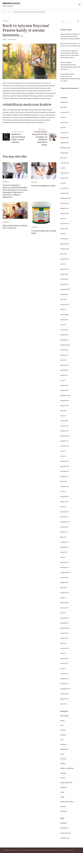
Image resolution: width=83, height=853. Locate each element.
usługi (62, 797)
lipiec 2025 (63, 157)
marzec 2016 (64, 608)
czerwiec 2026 (64, 112)
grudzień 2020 (64, 390)
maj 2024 (63, 218)
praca (62, 754)
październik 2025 (65, 147)
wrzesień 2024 (64, 203)
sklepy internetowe (66, 782)
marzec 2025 (64, 178)
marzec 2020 (64, 420)
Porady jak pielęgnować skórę (43, 185)
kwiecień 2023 (64, 269)
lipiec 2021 (63, 360)
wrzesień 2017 (64, 527)
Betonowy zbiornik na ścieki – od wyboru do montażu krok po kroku (70, 45)
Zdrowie (6, 21)
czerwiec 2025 (64, 163)
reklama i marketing (66, 768)
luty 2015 (63, 668)
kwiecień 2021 (64, 370)
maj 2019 (63, 451)
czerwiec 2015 (64, 648)
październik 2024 (65, 198)
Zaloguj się (63, 823)
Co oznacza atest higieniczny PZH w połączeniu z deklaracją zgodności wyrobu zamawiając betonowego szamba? (69, 54)
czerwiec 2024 (64, 213)
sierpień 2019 (64, 441)
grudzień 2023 (64, 243)
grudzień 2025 (64, 137)
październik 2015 (65, 628)
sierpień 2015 (64, 638)
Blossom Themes (55, 850)
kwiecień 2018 (64, 496)
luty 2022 (63, 324)
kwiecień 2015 (64, 658)
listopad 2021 (64, 340)
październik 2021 (65, 345)
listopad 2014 (64, 683)
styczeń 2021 (64, 385)
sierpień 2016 (64, 582)
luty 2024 (63, 233)
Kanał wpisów (64, 828)
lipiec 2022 (63, 299)
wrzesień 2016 (64, 577)
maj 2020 (63, 415)
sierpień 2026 (64, 102)
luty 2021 (63, 380)
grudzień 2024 (64, 193)
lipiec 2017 (63, 537)
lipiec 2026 (63, 107)
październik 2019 (65, 436)
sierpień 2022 (64, 294)
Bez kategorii (64, 716)
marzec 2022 (64, 319)
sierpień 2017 (64, 532)
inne (61, 739)
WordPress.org (64, 838)
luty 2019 (63, 456)
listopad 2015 (64, 623)
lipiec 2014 (63, 704)
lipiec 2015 (63, 643)
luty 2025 (63, 183)
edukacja (63, 735)
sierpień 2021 (64, 355)
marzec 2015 (64, 663)
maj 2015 (63, 653)
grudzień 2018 (64, 466)
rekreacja (63, 773)
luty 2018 (63, 506)
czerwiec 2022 (64, 304)
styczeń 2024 (64, 238)
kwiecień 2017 (64, 547)
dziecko (62, 730)
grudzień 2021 (64, 334)
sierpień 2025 (64, 152)
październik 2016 (65, 572)
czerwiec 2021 (64, 365)
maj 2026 (63, 117)
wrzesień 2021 (64, 350)
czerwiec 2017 (64, 542)
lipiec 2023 (63, 254)
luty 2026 (63, 127)
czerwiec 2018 (64, 486)
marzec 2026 (64, 122)
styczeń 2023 (64, 279)
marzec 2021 (64, 375)
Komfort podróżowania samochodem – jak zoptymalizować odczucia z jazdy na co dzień (70, 77)
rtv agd (62, 778)
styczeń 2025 (64, 188)
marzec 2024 (64, 228)
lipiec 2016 (63, 587)
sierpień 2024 (64, 208)
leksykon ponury (11, 3)
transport (63, 787)
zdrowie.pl (63, 811)
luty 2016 (63, 613)
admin (4, 39)
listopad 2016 (64, 567)
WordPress (70, 850)
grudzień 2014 (64, 678)
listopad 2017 (64, 517)
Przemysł (63, 759)
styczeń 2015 (64, 673)
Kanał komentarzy (65, 833)
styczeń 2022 (64, 329)
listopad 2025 (64, 142)
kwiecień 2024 (64, 223)
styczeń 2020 (64, 425)
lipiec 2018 (63, 481)
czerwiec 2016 (64, 592)
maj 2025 (63, 168)
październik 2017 (65, 522)
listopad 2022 (64, 284)
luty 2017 (63, 557)
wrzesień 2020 (64, 400)
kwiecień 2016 (64, 602)
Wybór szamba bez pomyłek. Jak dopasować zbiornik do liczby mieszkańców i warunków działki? (70, 36)
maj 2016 (63, 597)
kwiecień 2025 (64, 173)
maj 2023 (63, 264)
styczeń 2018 (64, 511)
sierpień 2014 (64, 699)
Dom (61, 725)
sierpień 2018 (64, 476)
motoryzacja (64, 749)
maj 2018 (63, 491)
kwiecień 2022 (64, 314)
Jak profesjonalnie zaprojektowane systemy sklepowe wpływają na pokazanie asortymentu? (70, 66)
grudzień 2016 (64, 562)
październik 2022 (65, 289)
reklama (63, 763)
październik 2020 (65, 395)
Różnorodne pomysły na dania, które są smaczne (15, 226)
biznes (62, 720)
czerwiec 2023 (64, 259)
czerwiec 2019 (64, 446)
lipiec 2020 (63, 410)
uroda (62, 792)
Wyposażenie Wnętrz (67, 802)
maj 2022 (63, 309)
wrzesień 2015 (64, 633)
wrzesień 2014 (64, 693)
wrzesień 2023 (64, 248)
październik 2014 (65, 688)
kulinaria (63, 744)
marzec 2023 (64, 274)
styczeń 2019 (64, 461)
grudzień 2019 (64, 431)
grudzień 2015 (64, 618)
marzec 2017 (64, 552)
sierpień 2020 (64, 405)
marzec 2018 (64, 501)
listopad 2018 (64, 471)
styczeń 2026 (64, 132)
